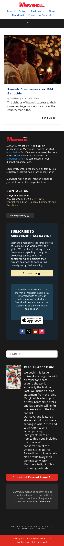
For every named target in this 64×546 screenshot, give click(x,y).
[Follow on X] (28, 331)
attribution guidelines (38, 501)
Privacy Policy (18, 215)
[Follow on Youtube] (35, 331)
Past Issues (37, 11)
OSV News (14, 98)
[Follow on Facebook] (22, 331)
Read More (48, 118)
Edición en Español (39, 15)
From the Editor (16, 11)
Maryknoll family (15, 158)
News (36, 98)
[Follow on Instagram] (41, 331)
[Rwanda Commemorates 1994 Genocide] (32, 59)
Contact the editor (16, 201)
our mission (13, 152)
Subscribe (30, 273)
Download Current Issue (30, 477)
